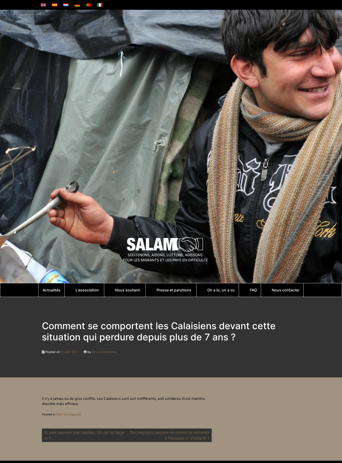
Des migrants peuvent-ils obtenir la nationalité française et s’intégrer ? (169, 435)
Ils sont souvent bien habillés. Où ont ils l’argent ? (84, 435)
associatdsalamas (104, 352)
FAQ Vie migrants (68, 414)
